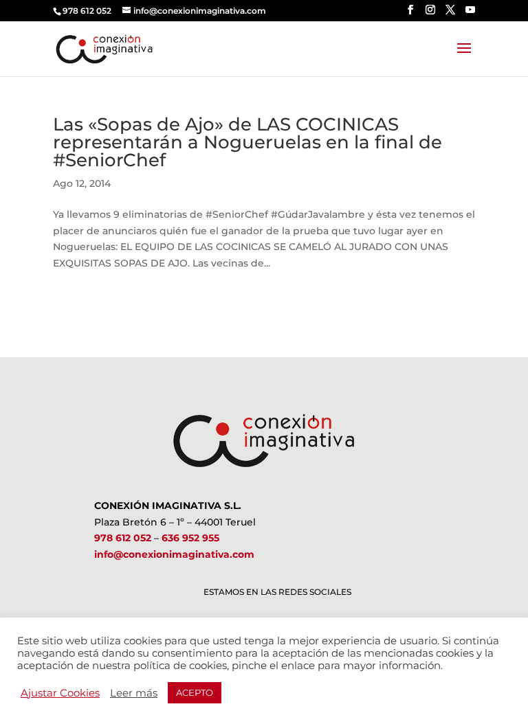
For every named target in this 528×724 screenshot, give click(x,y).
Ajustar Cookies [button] (60, 693)
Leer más (133, 693)
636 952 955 (190, 538)
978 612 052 (122, 538)
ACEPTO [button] (194, 692)
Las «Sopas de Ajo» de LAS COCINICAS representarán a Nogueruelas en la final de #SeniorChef (247, 142)
